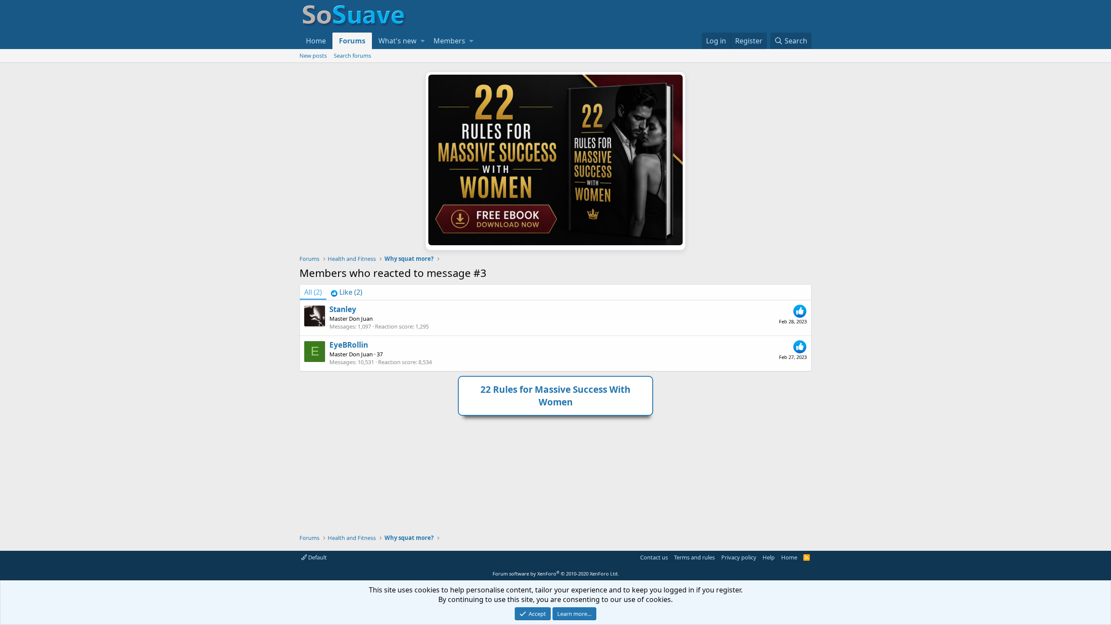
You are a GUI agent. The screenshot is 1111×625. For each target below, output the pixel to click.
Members (449, 41)
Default (317, 557)
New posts (313, 55)
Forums (352, 41)
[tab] (346, 292)
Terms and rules (694, 557)
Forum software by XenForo (556, 573)
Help (769, 557)
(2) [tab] (313, 292)
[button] (422, 41)
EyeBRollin (348, 345)
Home (316, 41)
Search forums (352, 55)
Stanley (342, 309)
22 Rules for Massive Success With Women (555, 395)
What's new (397, 41)
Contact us (654, 557)
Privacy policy (738, 557)
